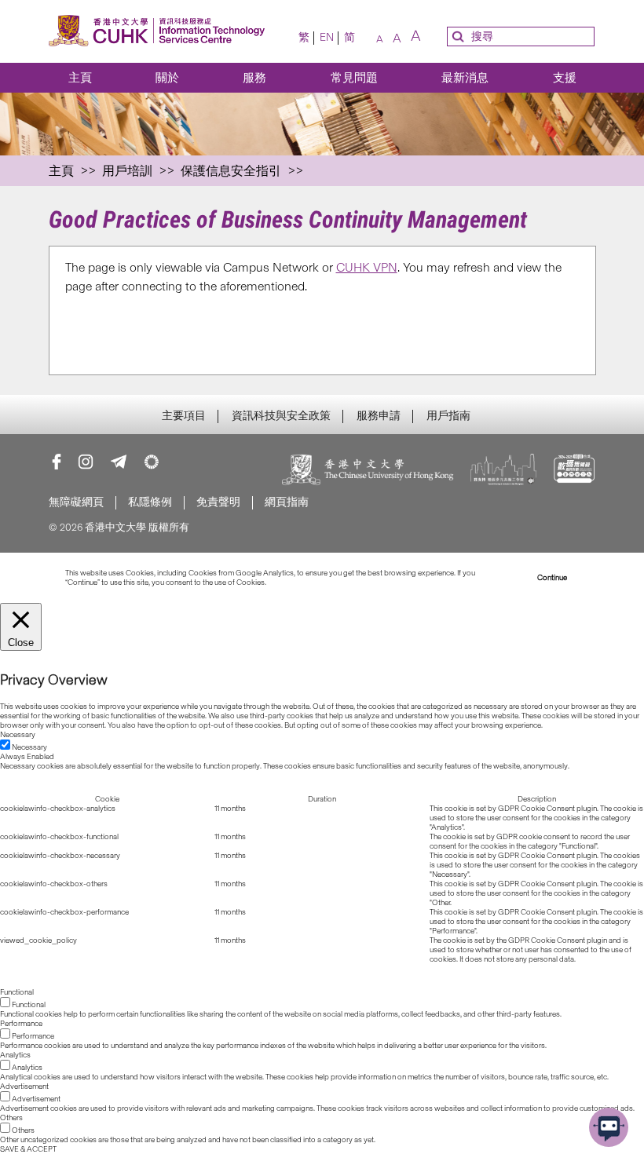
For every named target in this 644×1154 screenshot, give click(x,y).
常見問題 (354, 78)
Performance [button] (21, 1023)
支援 (564, 78)
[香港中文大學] (368, 471)
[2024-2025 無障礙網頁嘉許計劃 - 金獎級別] (574, 471)
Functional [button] (17, 992)
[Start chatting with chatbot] (608, 1127)
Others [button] (11, 1118)
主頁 (80, 78)
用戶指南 (448, 416)
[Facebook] (56, 461)
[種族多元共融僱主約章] (503, 471)
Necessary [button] (17, 735)
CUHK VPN (366, 267)
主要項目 (184, 416)
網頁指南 (287, 502)
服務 (254, 78)
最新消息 (464, 78)
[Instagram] (85, 461)
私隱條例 (150, 502)
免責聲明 (218, 502)
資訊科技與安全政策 (281, 416)
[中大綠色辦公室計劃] (151, 461)
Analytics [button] (15, 1055)
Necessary (29, 747)
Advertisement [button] (24, 1086)
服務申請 (379, 416)
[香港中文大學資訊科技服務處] (157, 32)
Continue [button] (552, 577)
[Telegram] (118, 461)
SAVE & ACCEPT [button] (28, 1149)
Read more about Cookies (311, 582)
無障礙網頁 (76, 502)
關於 (167, 78)
